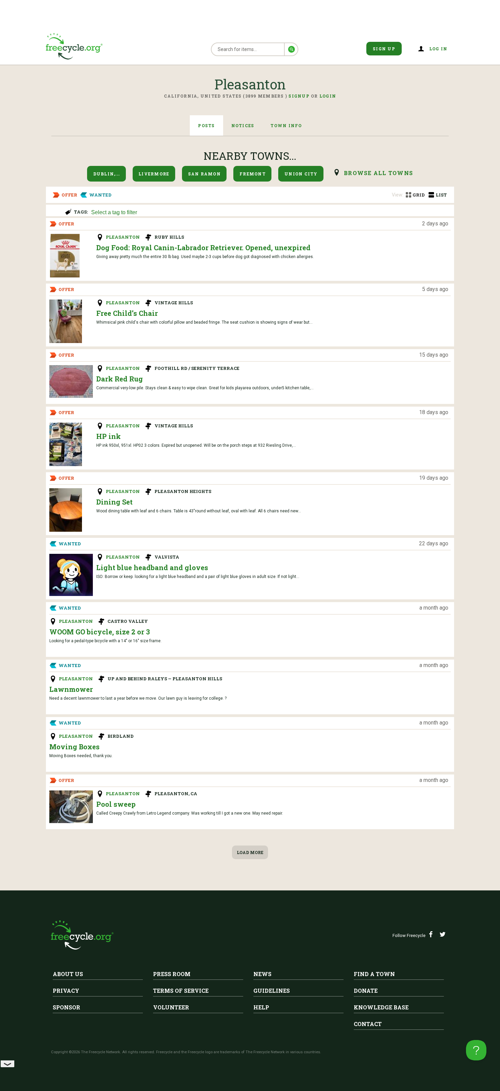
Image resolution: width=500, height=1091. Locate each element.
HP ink (108, 436)
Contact (368, 1023)
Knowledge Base (381, 1007)
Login (327, 96)
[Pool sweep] (71, 806)
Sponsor (66, 1007)
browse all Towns (378, 172)
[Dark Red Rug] (71, 381)
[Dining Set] (65, 510)
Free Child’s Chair (127, 313)
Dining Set (114, 501)
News (262, 973)
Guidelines (271, 990)
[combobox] (269, 212)
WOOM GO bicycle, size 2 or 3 (99, 631)
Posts (206, 125)
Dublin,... (106, 173)
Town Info (286, 125)
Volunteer (171, 1007)
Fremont (252, 173)
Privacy (66, 990)
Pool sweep (116, 804)
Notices (242, 125)
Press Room (171, 973)
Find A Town (374, 973)
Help (261, 1007)
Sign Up (384, 48)
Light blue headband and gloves (152, 567)
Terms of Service (181, 990)
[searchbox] (268, 213)
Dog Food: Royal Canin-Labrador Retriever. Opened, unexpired (203, 247)
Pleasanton (123, 237)
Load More (250, 852)
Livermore (153, 173)
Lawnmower (71, 689)
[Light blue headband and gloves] (71, 575)
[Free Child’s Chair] (65, 321)
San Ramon (204, 173)
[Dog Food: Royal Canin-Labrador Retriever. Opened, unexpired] (64, 255)
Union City (301, 173)
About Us (68, 973)
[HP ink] (65, 444)
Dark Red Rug (119, 378)
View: (397, 195)
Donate (366, 990)
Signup (299, 96)
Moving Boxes (74, 746)
